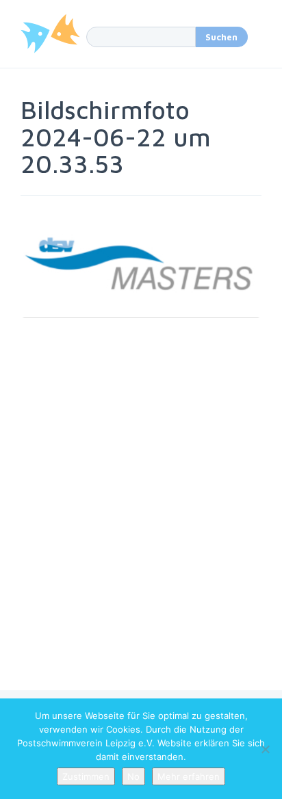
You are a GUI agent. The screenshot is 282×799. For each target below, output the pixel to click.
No (133, 776)
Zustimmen (86, 776)
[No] (265, 749)
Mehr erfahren (188, 776)
